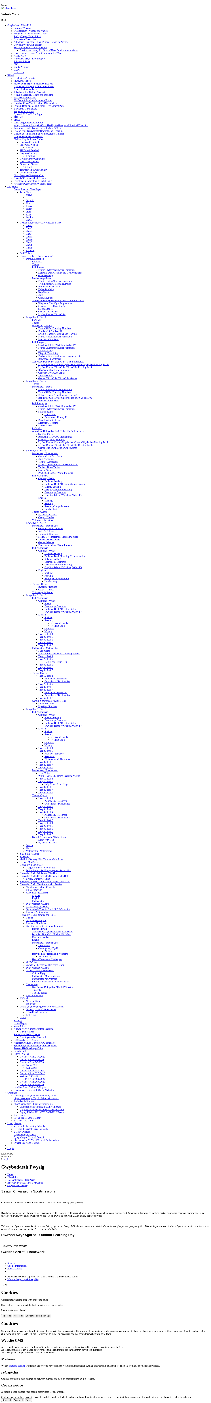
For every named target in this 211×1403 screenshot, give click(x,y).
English (42, 498)
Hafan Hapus (20, 1023)
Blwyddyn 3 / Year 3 (36, 450)
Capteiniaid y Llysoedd (25, 1134)
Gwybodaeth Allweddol (19, 25)
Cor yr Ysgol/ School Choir (27, 1118)
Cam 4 (29, 233)
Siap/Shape (43, 292)
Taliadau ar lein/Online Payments (30, 92)
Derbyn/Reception (35, 258)
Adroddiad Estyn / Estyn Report (29, 58)
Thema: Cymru (39, 511)
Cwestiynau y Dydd (48, 948)
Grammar (49, 628)
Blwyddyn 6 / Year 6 (36, 709)
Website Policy (14, 1268)
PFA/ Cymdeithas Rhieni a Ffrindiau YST (34, 1104)
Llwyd (29, 206)
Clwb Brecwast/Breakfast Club (29, 175)
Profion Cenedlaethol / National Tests (50, 981)
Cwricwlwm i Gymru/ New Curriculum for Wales (38, 53)
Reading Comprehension (56, 506)
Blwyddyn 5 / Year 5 (36, 595)
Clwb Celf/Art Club (29, 161)
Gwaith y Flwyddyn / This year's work (45, 965)
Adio (40, 295)
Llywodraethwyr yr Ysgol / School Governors (36, 1098)
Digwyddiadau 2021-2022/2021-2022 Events (42, 1112)
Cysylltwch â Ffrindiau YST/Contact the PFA (42, 1109)
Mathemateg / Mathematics (45, 453)
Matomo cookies (17, 1365)
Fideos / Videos (21, 1054)
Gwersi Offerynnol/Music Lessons (30, 178)
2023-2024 (31, 962)
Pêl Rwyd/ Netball (29, 144)
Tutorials (36, 990)
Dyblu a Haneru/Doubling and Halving (57, 334)
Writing (48, 631)
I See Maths (44, 650)
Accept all (18, 1316)
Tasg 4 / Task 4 (45, 667)
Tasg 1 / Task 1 (45, 634)
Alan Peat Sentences (54, 753)
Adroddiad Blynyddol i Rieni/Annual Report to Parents (41, 42)
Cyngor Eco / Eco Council (27, 1143)
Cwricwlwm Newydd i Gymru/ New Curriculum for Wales (49, 50)
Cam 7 (29, 242)
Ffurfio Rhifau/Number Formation (55, 281)
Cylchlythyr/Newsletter (25, 78)
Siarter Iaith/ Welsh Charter (27, 1034)
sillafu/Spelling (45, 275)
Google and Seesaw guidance (40, 867)
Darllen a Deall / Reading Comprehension (64, 484)
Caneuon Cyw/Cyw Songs (51, 306)
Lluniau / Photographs (37, 912)
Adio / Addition (46, 459)
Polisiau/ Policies (22, 61)
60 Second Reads (59, 623)
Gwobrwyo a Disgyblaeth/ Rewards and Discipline (38, 131)
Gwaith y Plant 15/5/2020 (32, 1070)
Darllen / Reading (53, 481)
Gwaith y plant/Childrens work (41, 1009)
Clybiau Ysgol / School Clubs (28, 139)
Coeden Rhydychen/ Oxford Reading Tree (40, 222)
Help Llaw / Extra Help (56, 662)
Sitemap (11, 1263)
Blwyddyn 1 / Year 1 (36, 317)
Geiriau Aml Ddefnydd (55, 417)
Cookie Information (17, 1265)
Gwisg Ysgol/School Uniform (28, 122)
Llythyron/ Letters (22, 81)
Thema (35, 264)
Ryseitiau (30, 156)
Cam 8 (29, 245)
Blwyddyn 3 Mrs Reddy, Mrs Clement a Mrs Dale (44, 876)
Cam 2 (29, 228)
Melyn (29, 195)
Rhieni (10, 75)
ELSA (23, 1017)
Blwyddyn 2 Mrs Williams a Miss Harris (39, 873)
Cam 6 (29, 239)
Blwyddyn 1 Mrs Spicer (31, 865)
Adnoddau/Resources (36, 1012)
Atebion (48, 951)
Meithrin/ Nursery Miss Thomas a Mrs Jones (41, 859)
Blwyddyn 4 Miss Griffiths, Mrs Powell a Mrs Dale (45, 881)
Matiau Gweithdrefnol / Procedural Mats (58, 464)
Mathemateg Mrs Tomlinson (46, 976)
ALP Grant (19, 72)
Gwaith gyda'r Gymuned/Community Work (35, 1095)
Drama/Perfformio (29, 172)
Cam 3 (29, 220)
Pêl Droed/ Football (29, 150)
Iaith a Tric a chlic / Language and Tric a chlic (48, 870)
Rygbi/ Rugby (27, 167)
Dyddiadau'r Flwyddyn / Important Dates (34, 86)
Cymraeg (36, 895)
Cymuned (12, 1092)
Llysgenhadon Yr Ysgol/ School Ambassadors (36, 1140)
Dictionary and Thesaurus (57, 759)
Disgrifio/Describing (48, 353)
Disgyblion (12, 186)
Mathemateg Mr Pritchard (44, 978)
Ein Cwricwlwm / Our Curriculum (30, 47)
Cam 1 (29, 225)
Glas (28, 197)
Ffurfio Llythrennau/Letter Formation (56, 270)
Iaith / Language (40, 475)
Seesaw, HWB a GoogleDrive (28, 1048)
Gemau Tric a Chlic (47, 311)
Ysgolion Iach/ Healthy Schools (29, 1126)
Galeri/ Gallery (27, 1031)
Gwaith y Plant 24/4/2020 (32, 1056)
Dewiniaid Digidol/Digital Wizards (31, 1129)
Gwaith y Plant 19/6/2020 (32, 1079)
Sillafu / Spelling (52, 486)
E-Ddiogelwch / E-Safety (26, 1040)
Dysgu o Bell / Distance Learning (36, 256)
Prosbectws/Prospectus (25, 39)
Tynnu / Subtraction (48, 461)
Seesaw (29, 845)
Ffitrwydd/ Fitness (29, 164)
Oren (28, 211)
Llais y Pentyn (14, 1123)
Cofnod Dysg (38, 973)
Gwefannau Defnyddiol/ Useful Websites (34, 1090)
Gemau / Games (46, 470)
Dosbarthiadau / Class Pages (27, 189)
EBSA (17, 119)
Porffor (29, 217)
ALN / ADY (20, 56)
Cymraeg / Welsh (46, 478)
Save (28, 1400)
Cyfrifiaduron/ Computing (32, 158)
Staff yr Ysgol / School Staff (27, 36)
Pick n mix (31, 1015)
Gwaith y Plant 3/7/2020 (32, 1084)
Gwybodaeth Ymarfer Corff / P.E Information (48, 909)
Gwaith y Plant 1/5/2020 (32, 1059)
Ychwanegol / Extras (42, 520)
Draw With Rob (46, 703)
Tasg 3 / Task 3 (45, 639)
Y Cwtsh (24, 998)
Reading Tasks (58, 625)
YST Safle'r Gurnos (29, 853)
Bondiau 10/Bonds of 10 (50, 331)
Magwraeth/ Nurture (24, 111)
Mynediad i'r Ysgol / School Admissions (33, 83)
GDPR (17, 69)
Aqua (28, 214)
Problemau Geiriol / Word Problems (55, 473)
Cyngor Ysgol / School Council (29, 1137)
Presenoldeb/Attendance (25, 89)
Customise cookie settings (38, 1316)
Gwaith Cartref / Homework (40, 970)
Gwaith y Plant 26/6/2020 (32, 1081)
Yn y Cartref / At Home (37, 906)
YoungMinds (20, 1026)
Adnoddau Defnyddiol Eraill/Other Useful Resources (58, 300)
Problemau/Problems (48, 339)
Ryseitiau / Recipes (47, 514)
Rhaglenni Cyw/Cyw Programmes (55, 303)
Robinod (30, 250)
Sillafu (47, 603)
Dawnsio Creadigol (29, 142)
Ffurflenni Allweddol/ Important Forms (33, 100)
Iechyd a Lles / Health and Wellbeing (50, 953)
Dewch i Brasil (39, 928)
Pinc (28, 203)
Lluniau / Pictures (34, 995)
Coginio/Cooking (28, 153)
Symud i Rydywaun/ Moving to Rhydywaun (35, 1045)
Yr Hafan (24, 856)
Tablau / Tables (39, 992)
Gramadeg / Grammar (55, 492)
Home (10, 1174)
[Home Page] (8, 8)
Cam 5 (29, 236)
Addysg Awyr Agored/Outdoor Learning (33, 1029)
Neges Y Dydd (33, 1001)
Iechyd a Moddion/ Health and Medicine (33, 94)
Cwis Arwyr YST (28, 1065)
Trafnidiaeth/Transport (24, 1101)
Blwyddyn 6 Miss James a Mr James (37, 915)
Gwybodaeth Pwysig (36, 920)
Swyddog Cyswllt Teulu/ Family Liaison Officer (37, 128)
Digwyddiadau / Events (37, 903)
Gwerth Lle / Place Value (50, 456)
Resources (49, 756)
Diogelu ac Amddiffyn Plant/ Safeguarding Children (39, 133)
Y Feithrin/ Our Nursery (25, 108)
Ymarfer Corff (45, 956)
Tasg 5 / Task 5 (45, 645)
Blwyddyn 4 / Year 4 (36, 523)
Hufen (29, 208)
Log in (10, 1148)
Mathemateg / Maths (42, 325)
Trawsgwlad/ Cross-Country (33, 170)
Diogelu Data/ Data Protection (28, 136)
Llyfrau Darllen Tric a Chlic (51, 314)
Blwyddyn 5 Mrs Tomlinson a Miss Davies (41, 884)
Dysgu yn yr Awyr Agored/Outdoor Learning (42, 1006)
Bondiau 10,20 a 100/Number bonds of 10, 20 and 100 (65, 397)
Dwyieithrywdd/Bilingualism (28, 44)
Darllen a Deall (45, 425)
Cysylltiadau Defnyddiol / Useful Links (33, 181)
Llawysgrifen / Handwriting (58, 489)
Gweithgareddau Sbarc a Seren (35, 1037)
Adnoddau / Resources (55, 678)
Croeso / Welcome (23, 28)
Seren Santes (20, 1115)
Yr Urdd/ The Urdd (23, 1120)
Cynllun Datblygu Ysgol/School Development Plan (39, 106)
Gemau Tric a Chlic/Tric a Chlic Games (57, 378)
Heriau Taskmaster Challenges (47, 959)
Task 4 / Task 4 (45, 642)
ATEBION (31, 1067)
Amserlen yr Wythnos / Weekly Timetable (52, 931)
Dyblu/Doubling (46, 289)
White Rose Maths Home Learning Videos (59, 653)
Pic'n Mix (37, 261)
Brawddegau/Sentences (49, 359)
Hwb (28, 848)
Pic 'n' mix (31, 1004)
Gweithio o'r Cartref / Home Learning (44, 926)
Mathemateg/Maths (41, 278)
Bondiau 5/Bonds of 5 (49, 286)
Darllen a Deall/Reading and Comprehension (60, 272)
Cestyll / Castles (46, 517)
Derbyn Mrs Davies (29, 862)
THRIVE (18, 117)
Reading (48, 503)
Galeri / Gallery (21, 1051)
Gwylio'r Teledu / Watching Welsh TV (57, 345)
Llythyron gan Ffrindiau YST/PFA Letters (40, 1106)
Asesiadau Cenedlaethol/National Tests (33, 183)
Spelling (48, 500)
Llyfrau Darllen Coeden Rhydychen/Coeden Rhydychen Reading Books (73, 364)
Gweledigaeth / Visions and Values (31, 30)
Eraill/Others (26, 253)
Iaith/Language (39, 267)
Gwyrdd (30, 200)
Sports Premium (21, 67)
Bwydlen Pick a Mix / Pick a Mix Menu (51, 934)
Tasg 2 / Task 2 (45, 637)
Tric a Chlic (25, 192)
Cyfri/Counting (45, 297)
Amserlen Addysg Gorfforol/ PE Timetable (34, 1042)
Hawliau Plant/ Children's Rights (30, 1087)
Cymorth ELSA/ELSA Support (29, 114)
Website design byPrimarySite (22, 1279)
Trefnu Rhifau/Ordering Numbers (54, 283)
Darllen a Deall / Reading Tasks (60, 609)
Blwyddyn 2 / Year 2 (36, 381)
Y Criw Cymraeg (22, 1131)
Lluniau (30, 147)
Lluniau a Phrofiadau (36, 923)
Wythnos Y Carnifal (29, 1076)
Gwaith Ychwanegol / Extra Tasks (49, 700)
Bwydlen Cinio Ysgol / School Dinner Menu (35, 103)
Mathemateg (38, 901)
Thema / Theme (40, 584)
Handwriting (50, 509)
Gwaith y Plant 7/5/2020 (32, 1062)
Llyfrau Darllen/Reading (38, 878)
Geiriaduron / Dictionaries (57, 681)
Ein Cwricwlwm (34, 890)
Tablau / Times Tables (49, 467)
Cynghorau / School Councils (40, 887)
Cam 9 (29, 247)
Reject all (6, 1316)
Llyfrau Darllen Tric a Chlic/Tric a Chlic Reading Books (65, 367)
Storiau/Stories (45, 309)
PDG (16, 64)
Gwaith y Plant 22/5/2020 (32, 1073)
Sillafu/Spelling (45, 350)
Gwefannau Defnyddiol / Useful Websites (52, 987)
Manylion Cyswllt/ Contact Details (30, 33)
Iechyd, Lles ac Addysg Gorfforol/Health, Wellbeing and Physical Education (51, 125)
